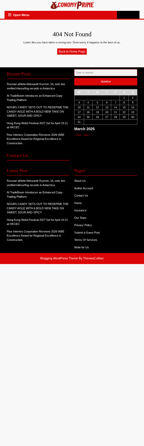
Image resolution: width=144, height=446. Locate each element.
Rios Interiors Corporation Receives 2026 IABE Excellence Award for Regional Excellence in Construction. (35, 139)
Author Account (83, 188)
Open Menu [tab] (21, 15)
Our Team (80, 217)
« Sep (77, 135)
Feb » (86, 135)
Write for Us (81, 247)
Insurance (80, 210)
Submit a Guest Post (87, 232)
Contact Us (81, 195)
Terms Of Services (85, 239)
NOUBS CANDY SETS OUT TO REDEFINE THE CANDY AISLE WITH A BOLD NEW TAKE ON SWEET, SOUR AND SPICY (37, 111)
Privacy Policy (83, 225)
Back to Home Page (73, 52)
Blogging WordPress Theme (59, 258)
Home (78, 203)
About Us (80, 180)
